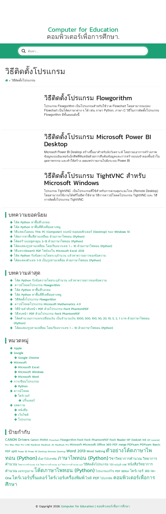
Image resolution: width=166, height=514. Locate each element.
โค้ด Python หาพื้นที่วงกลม (32, 222)
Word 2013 (76, 451)
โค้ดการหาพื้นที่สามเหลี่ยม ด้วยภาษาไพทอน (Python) (49, 236)
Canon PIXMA (39, 440)
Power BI (22, 451)
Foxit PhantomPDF (96, 440)
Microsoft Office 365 (97, 444)
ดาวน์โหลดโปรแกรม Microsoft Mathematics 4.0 (48, 304)
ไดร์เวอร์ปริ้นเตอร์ (29, 477)
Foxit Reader (118, 440)
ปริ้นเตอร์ (28, 400)
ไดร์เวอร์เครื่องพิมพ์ (66, 477)
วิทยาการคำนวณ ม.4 (72, 464)
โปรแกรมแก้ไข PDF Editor (112, 471)
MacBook (35, 444)
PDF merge (119, 445)
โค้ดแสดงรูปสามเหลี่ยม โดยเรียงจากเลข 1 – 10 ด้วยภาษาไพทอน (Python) (63, 246)
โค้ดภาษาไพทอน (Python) (64, 470)
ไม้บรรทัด (106, 478)
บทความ (19, 405)
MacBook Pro (62, 444)
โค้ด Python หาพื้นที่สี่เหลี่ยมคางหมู (37, 227)
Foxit (80, 440)
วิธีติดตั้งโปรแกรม (96, 464)
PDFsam (133, 444)
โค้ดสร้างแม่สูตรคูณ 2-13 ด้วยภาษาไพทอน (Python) (48, 241)
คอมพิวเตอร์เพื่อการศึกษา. (83, 36)
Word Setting (95, 451)
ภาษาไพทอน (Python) (83, 458)
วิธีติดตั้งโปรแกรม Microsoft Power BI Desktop (97, 140)
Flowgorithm (68, 440)
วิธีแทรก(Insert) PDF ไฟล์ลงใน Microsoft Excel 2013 (49, 251)
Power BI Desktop (37, 451)
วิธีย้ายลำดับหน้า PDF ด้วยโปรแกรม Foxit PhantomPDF (52, 309)
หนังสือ (22, 410)
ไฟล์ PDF (92, 478)
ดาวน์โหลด (21, 391)
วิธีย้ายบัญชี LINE (118, 464)
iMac (12, 444)
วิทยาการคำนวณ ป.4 (28, 464)
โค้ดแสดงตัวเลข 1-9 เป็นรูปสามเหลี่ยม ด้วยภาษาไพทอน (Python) (57, 260)
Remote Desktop (56, 451)
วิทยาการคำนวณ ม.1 (50, 464)
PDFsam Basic (150, 444)
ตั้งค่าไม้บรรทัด (47, 459)
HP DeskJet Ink (136, 440)
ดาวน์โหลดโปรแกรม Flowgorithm (37, 285)
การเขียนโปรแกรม (26, 381)
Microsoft (20, 362)
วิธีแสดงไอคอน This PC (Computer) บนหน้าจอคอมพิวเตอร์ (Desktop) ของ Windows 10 (72, 232)
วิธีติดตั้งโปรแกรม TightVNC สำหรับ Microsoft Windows (95, 179)
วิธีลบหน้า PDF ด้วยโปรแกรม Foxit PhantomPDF (47, 313)
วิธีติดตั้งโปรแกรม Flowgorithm (88, 98)
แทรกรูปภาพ (26, 471)
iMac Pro (19, 444)
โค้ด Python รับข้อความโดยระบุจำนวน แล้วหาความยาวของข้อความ (60, 255)
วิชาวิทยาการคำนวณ (125, 458)
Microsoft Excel (28, 367)
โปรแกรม (24, 419)
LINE (27, 444)
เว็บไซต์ (23, 414)
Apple (18, 348)
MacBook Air (47, 444)
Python (23, 386)
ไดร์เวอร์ (24, 395)
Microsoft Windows (31, 372)
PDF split (11, 451)
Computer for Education (83, 29)
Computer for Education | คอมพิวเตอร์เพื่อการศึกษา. (95, 506)
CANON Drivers (17, 439)
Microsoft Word (28, 376)
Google (18, 353)
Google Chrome (28, 357)
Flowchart (54, 440)
